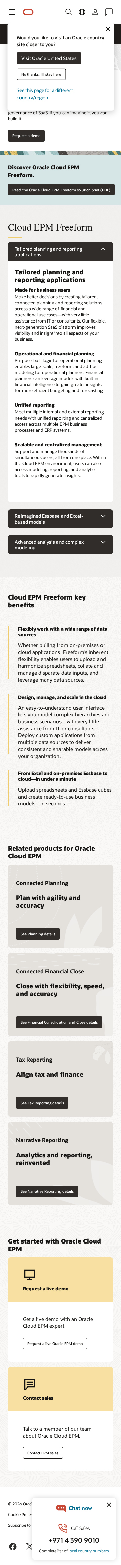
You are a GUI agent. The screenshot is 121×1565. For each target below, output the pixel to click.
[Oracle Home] (28, 12)
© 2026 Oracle (21, 1503)
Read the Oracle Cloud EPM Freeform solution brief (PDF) (61, 189)
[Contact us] (109, 12)
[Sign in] (95, 12)
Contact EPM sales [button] (42, 1452)
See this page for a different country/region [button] (45, 94)
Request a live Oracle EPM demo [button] (55, 1343)
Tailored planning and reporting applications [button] (48, 252)
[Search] (69, 12)
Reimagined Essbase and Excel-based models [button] (49, 519)
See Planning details (38, 933)
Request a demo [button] (26, 135)
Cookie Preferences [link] (25, 1514)
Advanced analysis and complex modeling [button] (49, 545)
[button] (12, 12)
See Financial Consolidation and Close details (59, 1022)
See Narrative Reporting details (47, 1191)
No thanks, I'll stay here (41, 74)
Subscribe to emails (25, 1525)
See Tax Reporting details (42, 1102)
